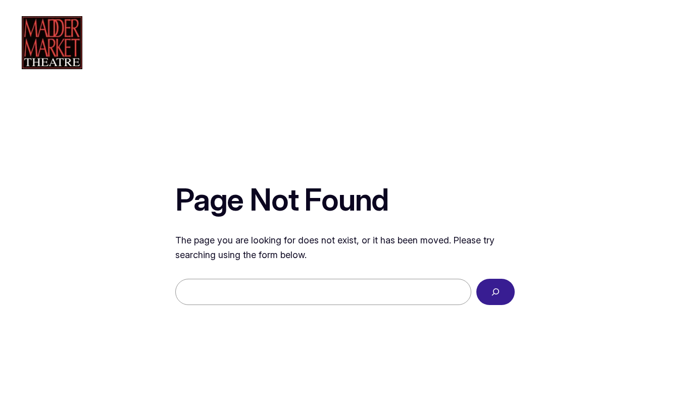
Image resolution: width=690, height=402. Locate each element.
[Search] (495, 292)
